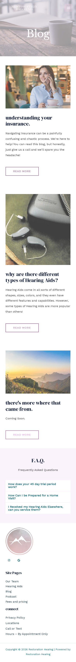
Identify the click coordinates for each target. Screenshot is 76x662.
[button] (38, 485)
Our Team (12, 581)
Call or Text (14, 628)
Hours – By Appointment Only (27, 634)
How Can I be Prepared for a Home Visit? (33, 497)
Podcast (11, 596)
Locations (12, 623)
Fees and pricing (17, 601)
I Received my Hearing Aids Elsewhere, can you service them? (35, 508)
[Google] (18, 560)
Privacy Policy (15, 617)
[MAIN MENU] (68, 8)
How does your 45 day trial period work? (32, 485)
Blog (9, 591)
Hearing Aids (14, 586)
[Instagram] (9, 560)
